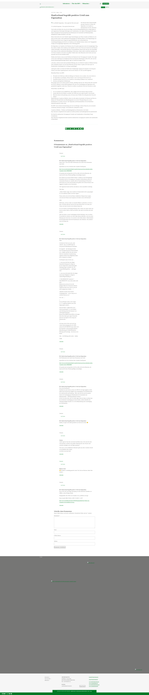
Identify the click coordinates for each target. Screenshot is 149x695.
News (58, 12)
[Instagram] (76, 129)
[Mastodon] (74, 129)
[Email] (80, 129)
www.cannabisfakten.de (93, 683)
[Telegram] (78, 129)
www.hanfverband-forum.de (94, 684)
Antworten (61, 224)
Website (55, 541)
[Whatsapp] (72, 129)
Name (55, 529)
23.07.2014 (63, 416)
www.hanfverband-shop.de (94, 681)
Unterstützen (106, 3)
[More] (82, 129)
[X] (68, 129)
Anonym (61, 461)
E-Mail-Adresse (57, 535)
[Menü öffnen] (108, 7)
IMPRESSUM (73, 691)
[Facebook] (66, 129)
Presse (91, 691)
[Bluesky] (70, 129)
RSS (88, 691)
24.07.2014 (63, 156)
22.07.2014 (63, 464)
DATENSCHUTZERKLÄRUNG (81, 691)
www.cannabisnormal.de (93, 686)
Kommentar (57, 515)
